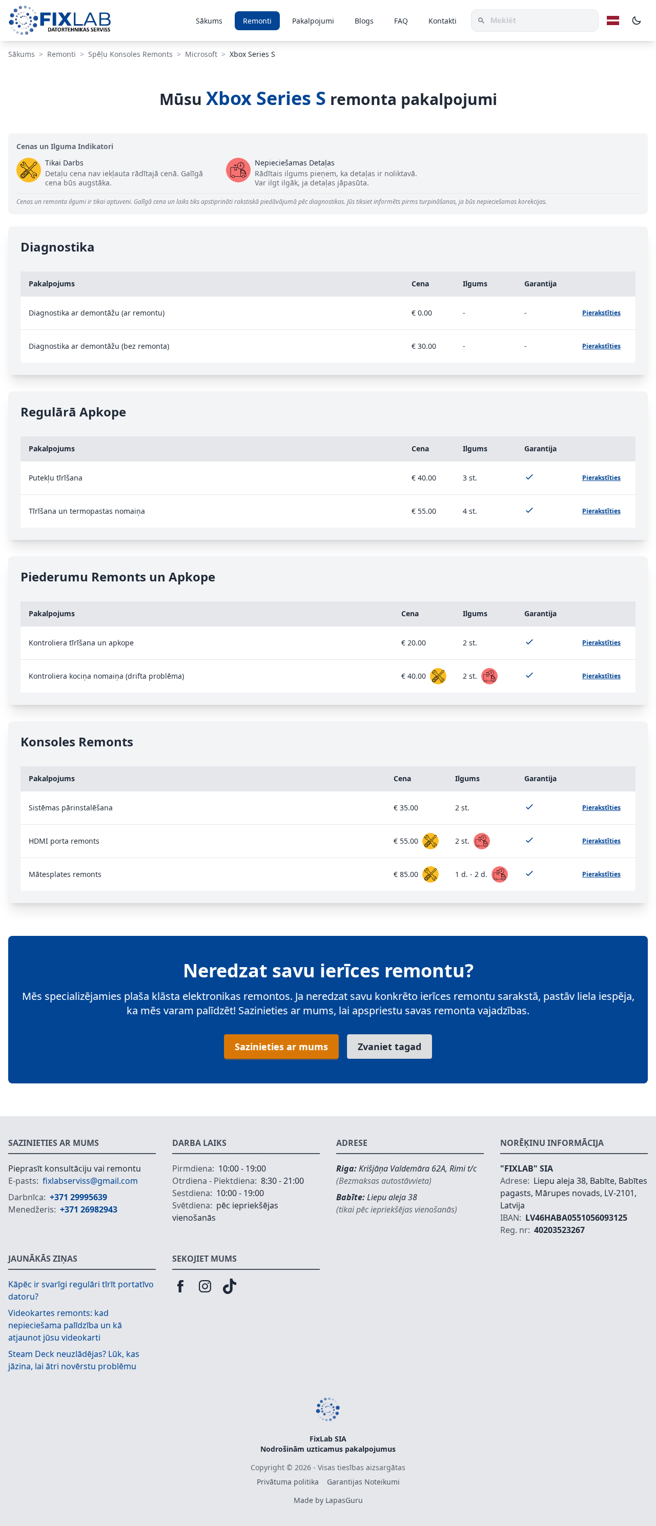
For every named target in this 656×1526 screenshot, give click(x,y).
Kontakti (442, 21)
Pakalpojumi (313, 21)
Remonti (257, 21)
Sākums (209, 21)
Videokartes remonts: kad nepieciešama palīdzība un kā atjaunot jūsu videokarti (65, 1325)
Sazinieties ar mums (281, 1046)
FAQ (401, 21)
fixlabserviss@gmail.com (90, 1180)
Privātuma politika (288, 1482)
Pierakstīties (601, 312)
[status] (438, 676)
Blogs (364, 21)
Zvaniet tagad (389, 1046)
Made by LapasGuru (328, 1500)
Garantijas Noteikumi (363, 1482)
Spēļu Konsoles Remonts (130, 54)
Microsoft (201, 54)
